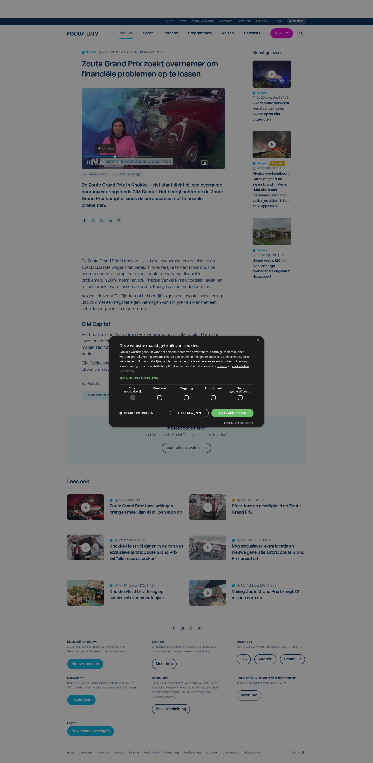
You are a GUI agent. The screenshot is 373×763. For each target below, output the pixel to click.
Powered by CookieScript (238, 422)
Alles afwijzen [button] (189, 413)
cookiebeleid (240, 366)
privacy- (222, 366)
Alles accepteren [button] (232, 413)
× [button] (257, 340)
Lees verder (127, 371)
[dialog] (186, 381)
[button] (186, 378)
